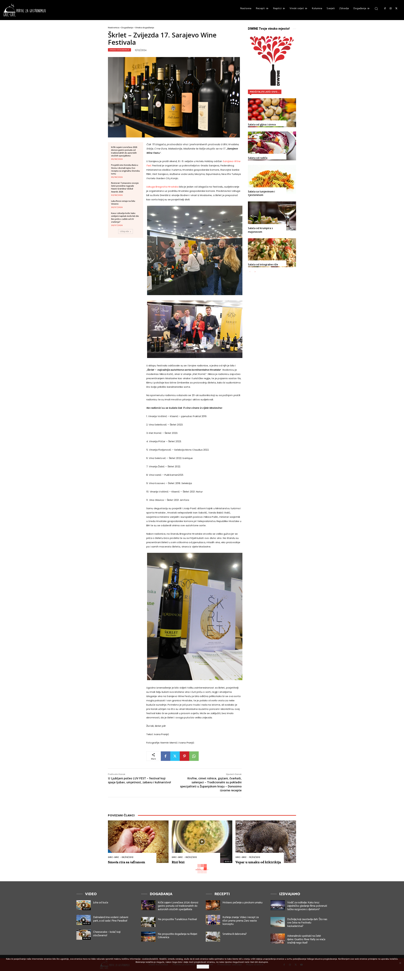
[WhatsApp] (194, 756)
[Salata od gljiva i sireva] (272, 112)
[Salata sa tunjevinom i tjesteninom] (272, 179)
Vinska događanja (144, 27)
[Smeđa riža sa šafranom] (138, 841)
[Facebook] (385, 8)
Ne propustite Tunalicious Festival (177, 919)
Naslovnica (113, 27)
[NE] (400, 963)
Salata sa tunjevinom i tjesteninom (261, 193)
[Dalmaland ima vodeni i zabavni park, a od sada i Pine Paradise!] (83, 920)
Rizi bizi (178, 862)
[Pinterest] (184, 756)
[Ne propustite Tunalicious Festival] (148, 922)
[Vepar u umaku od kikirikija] (265, 841)
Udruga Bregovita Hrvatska (162, 186)
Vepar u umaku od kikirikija (258, 862)
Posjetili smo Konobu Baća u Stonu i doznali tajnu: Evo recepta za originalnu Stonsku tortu (125, 169)
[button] (376, 8)
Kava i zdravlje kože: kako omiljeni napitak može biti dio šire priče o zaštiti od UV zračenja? (125, 217)
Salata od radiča (257, 158)
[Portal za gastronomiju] (24, 10)
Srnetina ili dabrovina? (235, 934)
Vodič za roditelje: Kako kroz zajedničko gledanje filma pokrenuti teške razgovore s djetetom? (307, 906)
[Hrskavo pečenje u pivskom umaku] (213, 905)
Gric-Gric (113, 857)
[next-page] (255, 272)
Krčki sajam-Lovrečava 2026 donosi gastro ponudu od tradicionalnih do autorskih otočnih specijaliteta (124, 151)
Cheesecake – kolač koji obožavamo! (106, 934)
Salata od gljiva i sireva (262, 124)
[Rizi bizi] (202, 841)
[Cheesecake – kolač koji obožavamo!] (83, 935)
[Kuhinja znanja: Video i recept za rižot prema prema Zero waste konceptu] (213, 920)
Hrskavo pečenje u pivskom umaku (242, 902)
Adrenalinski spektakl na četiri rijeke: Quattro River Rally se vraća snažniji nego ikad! (306, 939)
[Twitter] (396, 8)
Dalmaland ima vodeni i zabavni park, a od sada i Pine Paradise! (110, 919)
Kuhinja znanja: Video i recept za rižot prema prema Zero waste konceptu (241, 920)
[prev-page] (250, 272)
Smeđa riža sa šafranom (126, 862)
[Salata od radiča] (272, 145)
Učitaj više (124, 231)
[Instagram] (390, 8)
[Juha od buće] (83, 905)
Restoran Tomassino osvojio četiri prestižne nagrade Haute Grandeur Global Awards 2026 (125, 187)
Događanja (127, 27)
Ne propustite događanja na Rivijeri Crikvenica (177, 936)
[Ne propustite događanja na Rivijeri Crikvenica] (148, 937)
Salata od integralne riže (263, 264)
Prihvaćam (203, 966)
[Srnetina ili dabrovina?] (213, 937)
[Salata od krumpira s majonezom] (272, 215)
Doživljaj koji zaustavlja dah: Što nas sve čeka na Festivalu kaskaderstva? (307, 923)
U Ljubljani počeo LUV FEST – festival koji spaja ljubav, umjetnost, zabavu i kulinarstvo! (140, 780)
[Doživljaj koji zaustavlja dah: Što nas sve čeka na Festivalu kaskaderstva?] (277, 922)
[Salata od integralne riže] (272, 252)
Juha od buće (100, 902)
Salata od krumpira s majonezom (260, 229)
